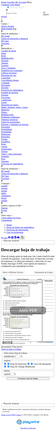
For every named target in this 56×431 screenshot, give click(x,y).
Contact (18, 415)
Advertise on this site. (28, 428)
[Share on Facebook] (9, 238)
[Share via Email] (18, 238)
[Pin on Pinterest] (12, 238)
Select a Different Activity (13, 272)
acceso (4, 16)
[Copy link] (22, 237)
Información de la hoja (44, 272)
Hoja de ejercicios (18, 364)
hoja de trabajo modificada (22, 367)
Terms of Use (5, 415)
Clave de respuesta (42, 364)
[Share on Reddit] (15, 238)
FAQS (13, 415)
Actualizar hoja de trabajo (28, 379)
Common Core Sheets (10, 5)
